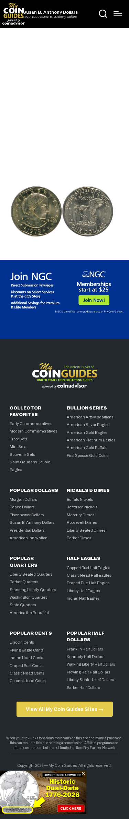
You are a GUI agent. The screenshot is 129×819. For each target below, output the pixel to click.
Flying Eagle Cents (26, 650)
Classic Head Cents (27, 673)
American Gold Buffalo (87, 448)
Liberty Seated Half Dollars (90, 680)
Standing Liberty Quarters (33, 590)
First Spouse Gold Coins (87, 455)
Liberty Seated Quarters (31, 574)
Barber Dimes (79, 538)
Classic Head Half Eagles (89, 575)
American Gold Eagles (87, 432)
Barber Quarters (24, 582)
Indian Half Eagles (83, 598)
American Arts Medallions (90, 417)
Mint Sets (18, 447)
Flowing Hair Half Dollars (88, 672)
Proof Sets (18, 439)
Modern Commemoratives (33, 431)
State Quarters (23, 605)
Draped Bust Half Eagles (88, 583)
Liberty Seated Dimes (86, 530)
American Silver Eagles (88, 425)
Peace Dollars (22, 507)
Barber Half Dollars (83, 687)
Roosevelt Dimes (82, 522)
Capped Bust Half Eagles (88, 568)
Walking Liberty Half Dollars (91, 664)
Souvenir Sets (22, 454)
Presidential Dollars (27, 530)
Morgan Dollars (23, 499)
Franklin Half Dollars (85, 649)
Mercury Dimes (80, 515)
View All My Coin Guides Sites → (64, 709)
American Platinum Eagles (91, 440)
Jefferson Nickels (82, 507)
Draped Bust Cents (26, 666)
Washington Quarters (28, 597)
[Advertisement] (64, 104)
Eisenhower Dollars (27, 515)
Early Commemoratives (31, 424)
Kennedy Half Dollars (85, 657)
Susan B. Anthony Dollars (50, 12)
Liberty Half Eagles (83, 591)
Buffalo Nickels (80, 499)
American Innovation (28, 538)
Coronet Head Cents (27, 681)
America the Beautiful (29, 613)
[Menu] (118, 13)
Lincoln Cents (22, 642)
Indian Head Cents (26, 658)
